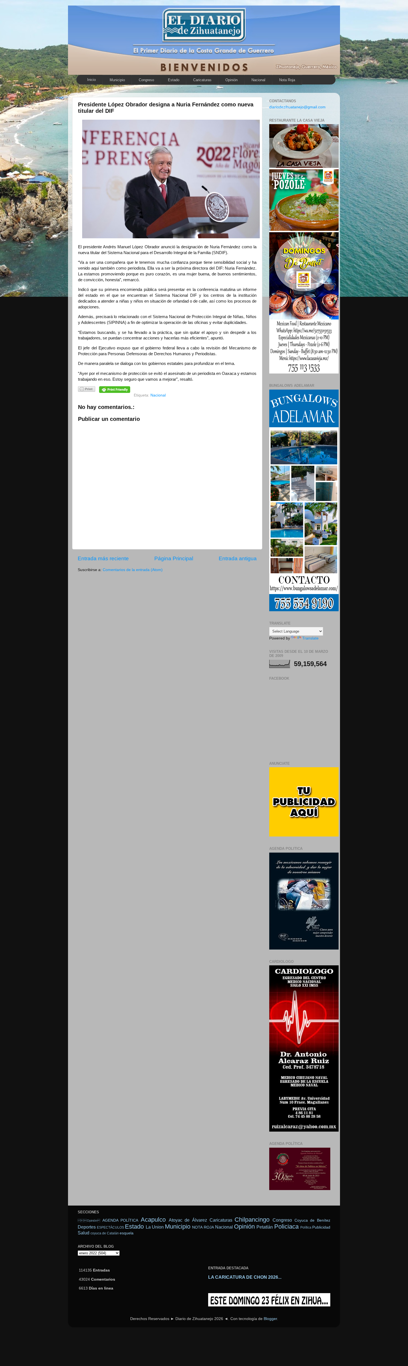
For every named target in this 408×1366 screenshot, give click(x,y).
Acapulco (153, 1219)
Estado (173, 80)
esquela (127, 1233)
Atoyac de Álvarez (188, 1219)
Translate (310, 638)
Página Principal (173, 558)
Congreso (146, 80)
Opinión (89, 1220)
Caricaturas (202, 80)
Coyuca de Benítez (312, 1220)
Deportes (87, 1226)
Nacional (258, 80)
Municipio (117, 80)
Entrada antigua (238, 558)
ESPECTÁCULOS (110, 1227)
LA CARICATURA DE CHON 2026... (244, 1277)
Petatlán (264, 1226)
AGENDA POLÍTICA (120, 1220)
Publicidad (321, 1227)
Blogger (270, 1319)
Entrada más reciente (103, 558)
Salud (83, 1232)
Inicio (91, 80)
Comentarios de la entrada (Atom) (133, 570)
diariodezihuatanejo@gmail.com (297, 107)
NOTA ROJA (203, 1227)
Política (305, 1227)
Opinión (231, 80)
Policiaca (286, 1226)
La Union (155, 1226)
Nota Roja (287, 80)
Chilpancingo (252, 1219)
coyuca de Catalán (104, 1233)
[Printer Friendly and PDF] (86, 390)
